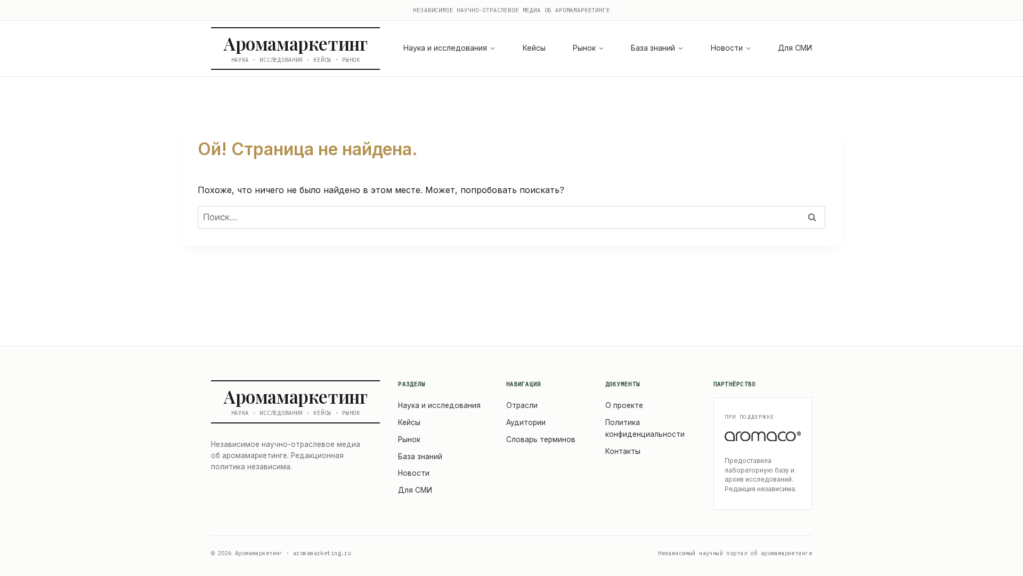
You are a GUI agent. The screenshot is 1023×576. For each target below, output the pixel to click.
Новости (727, 47)
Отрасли (522, 405)
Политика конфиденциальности (645, 428)
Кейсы (534, 47)
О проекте (624, 405)
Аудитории (526, 422)
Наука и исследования (445, 47)
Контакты (622, 451)
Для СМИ (795, 47)
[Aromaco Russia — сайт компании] (763, 436)
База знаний (653, 47)
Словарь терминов (540, 439)
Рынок (584, 47)
